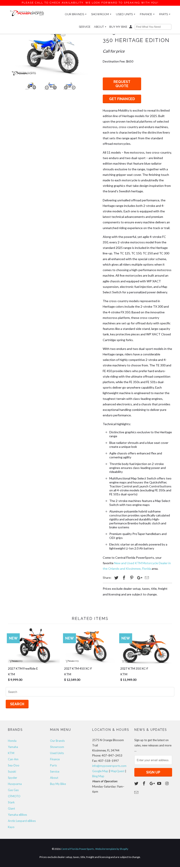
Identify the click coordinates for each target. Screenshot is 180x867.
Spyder (12, 777)
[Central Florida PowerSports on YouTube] (159, 783)
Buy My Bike (118, 26)
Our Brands (75, 14)
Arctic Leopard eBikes (22, 821)
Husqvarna (15, 784)
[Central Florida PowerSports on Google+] (152, 783)
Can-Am (13, 759)
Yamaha (13, 747)
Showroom (101, 14)
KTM (11, 753)
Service (84, 26)
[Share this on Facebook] (123, 577)
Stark (11, 802)
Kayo (11, 827)
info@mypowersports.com (109, 766)
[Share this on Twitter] (115, 577)
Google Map (100, 771)
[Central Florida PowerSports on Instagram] (167, 783)
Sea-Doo (13, 765)
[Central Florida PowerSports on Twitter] (136, 783)
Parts (164, 14)
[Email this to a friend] (146, 577)
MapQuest (117, 771)
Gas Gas (13, 790)
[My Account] (131, 28)
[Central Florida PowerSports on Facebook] (144, 783)
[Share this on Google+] (138, 577)
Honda (12, 740)
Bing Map (98, 776)
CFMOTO (14, 796)
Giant (11, 808)
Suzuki (12, 771)
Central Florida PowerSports (77, 848)
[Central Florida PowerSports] (27, 13)
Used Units (125, 14)
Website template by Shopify (111, 848)
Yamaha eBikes (17, 814)
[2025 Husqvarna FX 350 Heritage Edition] (53, 53)
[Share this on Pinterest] (131, 577)
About (100, 26)
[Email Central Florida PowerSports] (136, 792)
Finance (147, 14)
